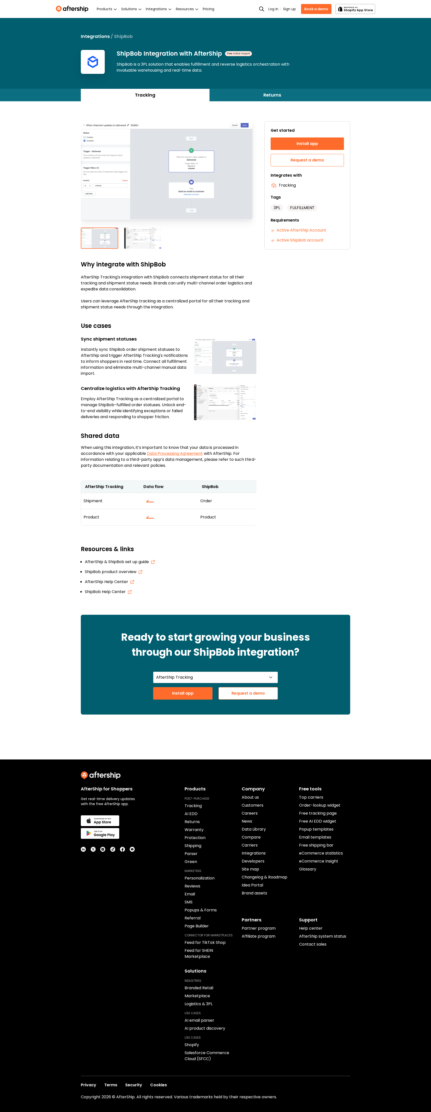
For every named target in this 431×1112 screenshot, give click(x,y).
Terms (110, 1085)
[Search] (261, 8)
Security (133, 1085)
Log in (273, 8)
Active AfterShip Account (301, 230)
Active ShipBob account (300, 240)
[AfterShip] (73, 9)
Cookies (158, 1085)
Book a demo (316, 8)
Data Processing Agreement (175, 453)
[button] (168, 174)
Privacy (88, 1085)
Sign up (289, 8)
